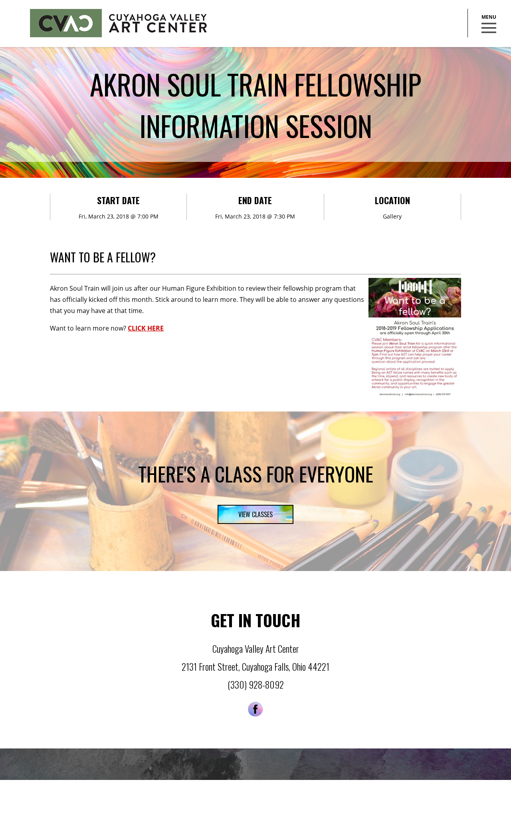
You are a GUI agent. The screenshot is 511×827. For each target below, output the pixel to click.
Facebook (255, 709)
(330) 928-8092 (256, 684)
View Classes (255, 514)
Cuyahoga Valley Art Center (118, 23)
